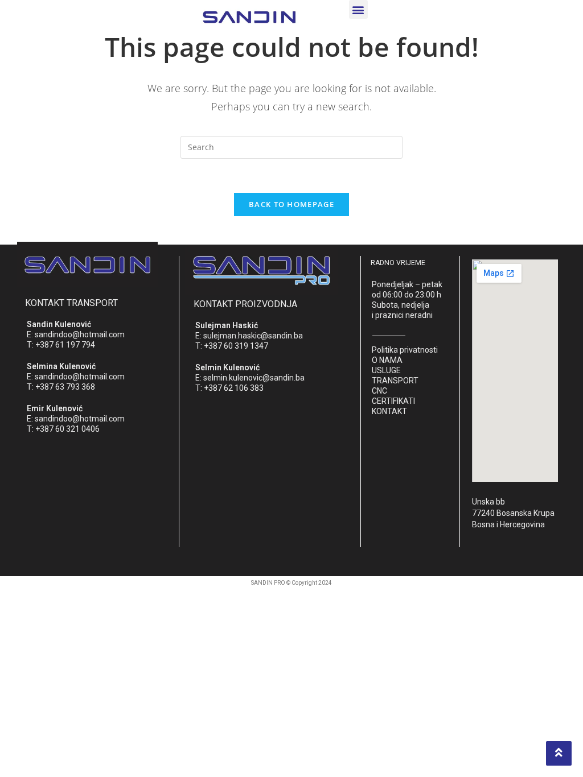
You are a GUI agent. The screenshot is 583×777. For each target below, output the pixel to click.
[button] (358, 9)
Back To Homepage (291, 204)
